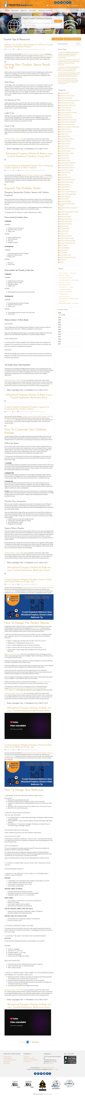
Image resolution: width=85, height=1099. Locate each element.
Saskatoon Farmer (64, 146)
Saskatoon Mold (63, 199)
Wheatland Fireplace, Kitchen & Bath (14, 139)
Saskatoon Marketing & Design (67, 194)
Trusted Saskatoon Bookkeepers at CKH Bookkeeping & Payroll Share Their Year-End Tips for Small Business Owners (69, 74)
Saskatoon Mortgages (65, 201)
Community (49, 10)
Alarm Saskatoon (75, 280)
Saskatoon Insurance (65, 177)
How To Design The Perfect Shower (27, 622)
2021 (59, 327)
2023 (59, 322)
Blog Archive (76, 39)
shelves (11, 688)
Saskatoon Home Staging (66, 170)
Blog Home (68, 39)
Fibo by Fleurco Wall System (43, 682)
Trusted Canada (73, 5)
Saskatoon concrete (64, 129)
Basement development (63, 298)
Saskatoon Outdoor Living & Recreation (29, 49)
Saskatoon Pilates (64, 214)
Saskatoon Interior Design (66, 182)
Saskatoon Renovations (65, 224)
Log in (56, 1069)
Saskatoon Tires (63, 233)
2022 (59, 324)
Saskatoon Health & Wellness (67, 163)
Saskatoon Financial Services (67, 148)
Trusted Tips (42, 49)
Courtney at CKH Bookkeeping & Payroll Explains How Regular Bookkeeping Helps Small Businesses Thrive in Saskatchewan (68, 55)
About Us (23, 10)
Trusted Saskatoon (48, 56)
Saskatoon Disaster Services (67, 139)
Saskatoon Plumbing (64, 216)
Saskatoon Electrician (65, 141)
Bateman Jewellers (62, 301)
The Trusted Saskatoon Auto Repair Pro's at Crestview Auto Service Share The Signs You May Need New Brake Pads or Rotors (68, 81)
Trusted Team (7, 1056)
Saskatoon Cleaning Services (67, 124)
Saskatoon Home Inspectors (67, 167)
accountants (61, 275)
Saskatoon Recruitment (65, 221)
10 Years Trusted (73, 273)
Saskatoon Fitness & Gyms (66, 153)
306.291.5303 (49, 1063)
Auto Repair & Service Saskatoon (65, 291)
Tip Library (41, 10)
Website (61, 262)
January (61, 314)
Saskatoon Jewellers (64, 184)
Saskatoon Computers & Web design (69, 127)
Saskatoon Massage (64, 196)
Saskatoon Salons (64, 231)
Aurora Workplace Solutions (64, 284)
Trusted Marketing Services (47, 1068)
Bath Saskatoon (75, 303)
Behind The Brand (64, 93)
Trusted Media (63, 252)
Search (58, 39)
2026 (61, 313)
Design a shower (36, 628)
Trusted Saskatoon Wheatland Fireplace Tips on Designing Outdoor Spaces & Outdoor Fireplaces (29, 167)
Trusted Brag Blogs (64, 248)
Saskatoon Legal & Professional (67, 191)
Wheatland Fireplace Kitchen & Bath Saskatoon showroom (37, 416)
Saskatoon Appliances (65, 107)
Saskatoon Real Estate (65, 219)
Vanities (14, 690)
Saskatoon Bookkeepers (66, 117)
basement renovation (74, 298)
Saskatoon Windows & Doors (67, 243)
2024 (59, 320)
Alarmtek (68, 282)
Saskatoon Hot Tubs (64, 172)
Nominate (51, 5)
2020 (59, 329)
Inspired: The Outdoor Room (23, 188)
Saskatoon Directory (64, 136)
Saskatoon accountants (65, 98)
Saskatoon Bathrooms (24, 584)
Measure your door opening (13, 654)
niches (15, 688)
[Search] (58, 21)
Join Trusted (32, 10)
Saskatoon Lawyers (64, 189)
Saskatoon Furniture (64, 160)
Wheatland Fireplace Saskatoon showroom (33, 54)
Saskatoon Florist (64, 155)
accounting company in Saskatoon (66, 277)
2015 (59, 341)
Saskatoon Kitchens (64, 187)
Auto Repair (71, 287)
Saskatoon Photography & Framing (68, 212)
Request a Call (61, 5)
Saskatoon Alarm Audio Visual (67, 105)
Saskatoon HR (63, 175)
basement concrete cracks (64, 296)
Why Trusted (14, 10)
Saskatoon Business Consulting (67, 119)
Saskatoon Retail (63, 226)
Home (7, 11)
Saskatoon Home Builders (66, 165)
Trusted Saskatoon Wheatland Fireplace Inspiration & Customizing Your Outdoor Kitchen (27, 408)
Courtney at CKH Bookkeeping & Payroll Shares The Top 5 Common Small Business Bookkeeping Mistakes (68, 68)
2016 (59, 339)
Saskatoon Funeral (64, 158)
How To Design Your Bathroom (24, 790)
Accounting (67, 275)
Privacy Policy (27, 1061)
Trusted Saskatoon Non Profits (67, 257)
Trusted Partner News (65, 255)
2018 (59, 334)
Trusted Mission (7, 1058)
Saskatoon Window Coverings (67, 240)
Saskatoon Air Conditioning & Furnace (69, 100)
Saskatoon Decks (64, 134)
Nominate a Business (29, 1058)
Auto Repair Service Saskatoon (65, 289)
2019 (59, 332)
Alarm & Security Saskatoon (64, 280)
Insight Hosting (48, 1094)
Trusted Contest (63, 250)
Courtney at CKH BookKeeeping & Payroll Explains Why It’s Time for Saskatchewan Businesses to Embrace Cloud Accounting (69, 62)
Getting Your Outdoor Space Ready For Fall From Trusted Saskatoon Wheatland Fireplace (29, 46)
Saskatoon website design (66, 238)
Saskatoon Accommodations (67, 95)
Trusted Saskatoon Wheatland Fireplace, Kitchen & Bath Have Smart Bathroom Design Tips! (28, 581)
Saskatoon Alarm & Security (66, 103)
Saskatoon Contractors (65, 131)
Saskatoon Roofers (64, 228)
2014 (59, 344)
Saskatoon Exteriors (64, 143)
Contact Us (79, 10)
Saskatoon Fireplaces (65, 151)
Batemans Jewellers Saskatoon (65, 303)
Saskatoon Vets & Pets (65, 236)
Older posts (35, 1042)
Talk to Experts (63, 245)
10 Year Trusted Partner (63, 273)
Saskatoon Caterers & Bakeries (67, 122)
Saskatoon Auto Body (65, 110)
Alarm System (62, 282)
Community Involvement (9, 1060)
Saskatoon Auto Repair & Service (68, 112)
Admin (15, 49)
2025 (59, 317)
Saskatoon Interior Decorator (67, 179)
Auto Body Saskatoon (63, 287)
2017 (59, 336)
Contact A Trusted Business (31, 1060)
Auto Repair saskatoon (63, 294)
